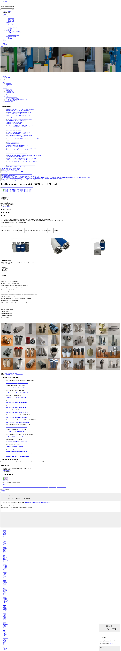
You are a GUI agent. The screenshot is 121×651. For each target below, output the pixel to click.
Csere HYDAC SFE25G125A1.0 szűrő (13, 130)
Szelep (9, 37)
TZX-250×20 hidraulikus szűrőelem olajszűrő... (15, 146)
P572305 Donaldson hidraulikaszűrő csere (16, 441)
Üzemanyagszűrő (11, 19)
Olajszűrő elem (11, 23)
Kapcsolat (5, 44)
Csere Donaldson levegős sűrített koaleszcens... (17, 422)
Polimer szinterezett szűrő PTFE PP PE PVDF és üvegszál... (18, 110)
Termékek (5, 15)
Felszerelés (10, 38)
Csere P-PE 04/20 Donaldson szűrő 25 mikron (17, 388)
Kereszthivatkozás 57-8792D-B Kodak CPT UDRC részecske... (18, 126)
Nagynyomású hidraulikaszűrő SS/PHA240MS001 (16, 140)
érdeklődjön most (4, 462)
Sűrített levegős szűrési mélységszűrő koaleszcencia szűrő (17, 149)
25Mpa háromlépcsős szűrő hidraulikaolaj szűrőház (16, 120)
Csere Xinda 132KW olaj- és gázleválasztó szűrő (15, 113)
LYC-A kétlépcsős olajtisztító (14, 31)
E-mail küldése (3, 490)
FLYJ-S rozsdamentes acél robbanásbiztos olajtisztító (18, 33)
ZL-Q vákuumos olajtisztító (13, 35)
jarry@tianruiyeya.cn (7, 470)
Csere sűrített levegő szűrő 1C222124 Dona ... (17, 432)
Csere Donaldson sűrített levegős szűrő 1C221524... (16, 136)
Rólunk (4, 41)
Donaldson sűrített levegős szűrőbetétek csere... (15, 156)
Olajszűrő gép (8, 30)
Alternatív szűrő (11, 21)
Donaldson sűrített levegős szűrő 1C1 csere (16, 427)
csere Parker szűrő (44, 487)
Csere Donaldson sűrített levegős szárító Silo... (17, 412)
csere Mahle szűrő (52, 487)
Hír (3, 39)
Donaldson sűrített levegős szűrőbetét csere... (17, 383)
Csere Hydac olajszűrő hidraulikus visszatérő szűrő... (16, 163)
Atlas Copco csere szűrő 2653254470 (13, 143)
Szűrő (7, 16)
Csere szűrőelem (11, 24)
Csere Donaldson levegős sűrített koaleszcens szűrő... (16, 153)
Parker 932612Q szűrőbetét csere (10, 373)
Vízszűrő (10, 29)
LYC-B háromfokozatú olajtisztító (15, 32)
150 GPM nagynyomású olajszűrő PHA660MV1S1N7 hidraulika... (19, 159)
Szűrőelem (8, 22)
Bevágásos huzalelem (12, 27)
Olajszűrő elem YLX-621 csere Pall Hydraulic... (15, 166)
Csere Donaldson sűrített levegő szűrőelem (16, 402)
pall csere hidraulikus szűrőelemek (10, 487)
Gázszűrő (10, 28)
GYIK (4, 40)
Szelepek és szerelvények (11, 36)
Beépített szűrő (11, 18)
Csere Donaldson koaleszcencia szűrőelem (16, 417)
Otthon (4, 14)
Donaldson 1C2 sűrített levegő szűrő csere (16, 436)
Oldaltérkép (5, 484)
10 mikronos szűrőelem (36, 487)
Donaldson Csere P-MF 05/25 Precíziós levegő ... (18, 456)
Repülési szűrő (11, 20)
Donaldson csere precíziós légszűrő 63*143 (16, 451)
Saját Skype (3, 491)
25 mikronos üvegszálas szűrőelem (24, 487)
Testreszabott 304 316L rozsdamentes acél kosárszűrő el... (17, 133)
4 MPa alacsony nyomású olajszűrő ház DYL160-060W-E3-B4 (18, 117)
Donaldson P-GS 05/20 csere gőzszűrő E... (16, 397)
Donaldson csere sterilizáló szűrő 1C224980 (17, 392)
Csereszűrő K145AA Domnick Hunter (13, 123)
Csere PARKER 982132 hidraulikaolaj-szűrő (15, 374)
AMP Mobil (5, 485)
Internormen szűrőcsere (61, 487)
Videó (4, 43)
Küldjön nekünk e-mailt (5, 206)
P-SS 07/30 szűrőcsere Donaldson (14, 446)
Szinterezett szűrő (11, 26)
